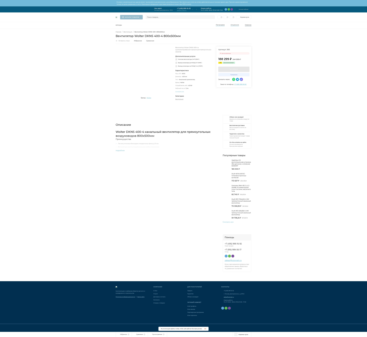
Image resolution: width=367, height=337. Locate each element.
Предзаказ (233, 74)
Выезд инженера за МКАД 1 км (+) (190, 66)
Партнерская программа (195, 312)
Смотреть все (228, 222)
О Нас (155, 290)
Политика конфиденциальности (125, 297)
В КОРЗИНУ (234, 69)
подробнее (120, 150)
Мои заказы (191, 309)
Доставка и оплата (159, 297)
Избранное (138, 41)
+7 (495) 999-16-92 (184, 8)
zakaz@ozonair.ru (233, 260)
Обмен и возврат (192, 297)
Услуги (155, 293)
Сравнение (150, 41)
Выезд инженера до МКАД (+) (190, 62)
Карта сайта (140, 297)
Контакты (156, 300)
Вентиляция (127, 32)
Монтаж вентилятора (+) (188, 59)
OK (205, 329)
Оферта (189, 290)
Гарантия (190, 293)
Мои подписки (192, 315)
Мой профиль (191, 306)
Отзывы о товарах (159, 303)
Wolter (149, 98)
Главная (118, 32)
